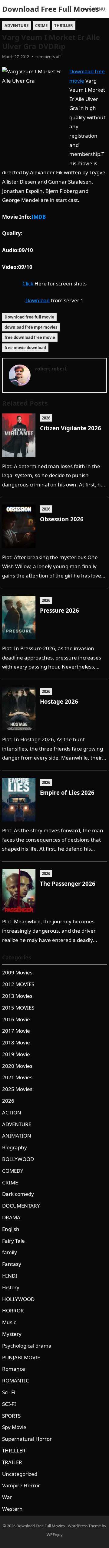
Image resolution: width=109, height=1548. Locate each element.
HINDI (9, 1275)
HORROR (13, 1310)
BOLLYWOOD (18, 1159)
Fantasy (11, 1263)
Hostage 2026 (59, 701)
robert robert (51, 368)
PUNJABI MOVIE (21, 1357)
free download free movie (30, 337)
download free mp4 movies (31, 327)
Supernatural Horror (27, 1438)
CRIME (41, 25)
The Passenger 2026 (67, 883)
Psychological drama (26, 1345)
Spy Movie (14, 1427)
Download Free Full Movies (50, 9)
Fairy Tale (13, 1240)
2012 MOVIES (18, 984)
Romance (13, 1368)
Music (9, 1322)
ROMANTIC (15, 1380)
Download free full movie (29, 317)
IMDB (38, 216)
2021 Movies (17, 1077)
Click (28, 283)
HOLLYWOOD (18, 1299)
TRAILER (12, 1462)
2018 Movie (16, 1042)
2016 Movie (16, 1019)
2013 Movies (17, 995)
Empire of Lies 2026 (67, 792)
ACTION (11, 1112)
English (10, 1229)
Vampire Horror (21, 1485)
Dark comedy (18, 1193)
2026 (46, 418)
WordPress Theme (84, 1525)
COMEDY (12, 1170)
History (10, 1287)
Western (12, 1508)
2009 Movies (17, 972)
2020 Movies (17, 1065)
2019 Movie (16, 1054)
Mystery (11, 1333)
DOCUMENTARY (21, 1205)
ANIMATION (16, 1135)
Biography (14, 1147)
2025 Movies (17, 1089)
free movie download (25, 347)
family (9, 1252)
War (7, 1497)
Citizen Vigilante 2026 (70, 428)
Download (37, 300)
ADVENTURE (16, 25)
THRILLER (63, 25)
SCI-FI (9, 1403)
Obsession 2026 (62, 519)
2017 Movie (16, 1030)
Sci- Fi (8, 1392)
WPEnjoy (55, 1534)
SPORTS (11, 1415)
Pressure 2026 (59, 610)
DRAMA (11, 1217)
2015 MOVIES (18, 1007)
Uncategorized (19, 1473)
